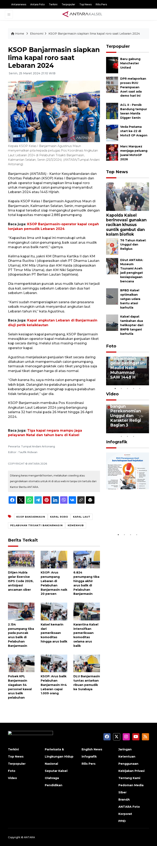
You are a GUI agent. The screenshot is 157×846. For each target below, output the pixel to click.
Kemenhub (76, 525)
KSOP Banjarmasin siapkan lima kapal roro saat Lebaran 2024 (94, 33)
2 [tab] (121, 388)
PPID (122, 821)
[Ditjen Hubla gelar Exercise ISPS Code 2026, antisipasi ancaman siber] (21, 559)
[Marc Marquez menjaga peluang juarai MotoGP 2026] (112, 152)
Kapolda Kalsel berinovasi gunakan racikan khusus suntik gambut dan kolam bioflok (126, 224)
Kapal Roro (59, 516)
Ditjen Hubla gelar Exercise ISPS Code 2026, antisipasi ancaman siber (21, 581)
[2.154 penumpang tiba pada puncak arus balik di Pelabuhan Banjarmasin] (21, 611)
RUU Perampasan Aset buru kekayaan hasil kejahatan (125, 514)
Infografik (116, 441)
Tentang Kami (129, 778)
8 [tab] (121, 436)
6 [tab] (140, 431)
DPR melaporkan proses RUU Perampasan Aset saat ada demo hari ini (133, 87)
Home (19, 33)
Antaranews (18, 4)
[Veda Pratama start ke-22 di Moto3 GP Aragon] (112, 133)
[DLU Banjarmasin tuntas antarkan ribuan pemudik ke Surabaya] (86, 663)
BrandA (124, 799)
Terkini (53, 4)
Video (112, 393)
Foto (111, 346)
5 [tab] (140, 388)
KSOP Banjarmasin (30, 516)
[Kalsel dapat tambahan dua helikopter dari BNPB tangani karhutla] (112, 323)
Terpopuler (68, 4)
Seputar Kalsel (56, 771)
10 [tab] (134, 436)
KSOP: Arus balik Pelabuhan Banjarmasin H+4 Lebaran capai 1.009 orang (54, 684)
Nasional (51, 764)
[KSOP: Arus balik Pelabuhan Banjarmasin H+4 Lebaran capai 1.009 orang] (54, 663)
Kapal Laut (81, 516)
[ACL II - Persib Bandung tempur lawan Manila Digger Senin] (112, 111)
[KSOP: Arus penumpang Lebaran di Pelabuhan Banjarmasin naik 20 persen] (54, 559)
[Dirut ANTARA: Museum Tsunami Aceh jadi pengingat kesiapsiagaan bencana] (112, 266)
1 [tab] (115, 388)
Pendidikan (53, 785)
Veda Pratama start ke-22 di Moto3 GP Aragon (133, 131)
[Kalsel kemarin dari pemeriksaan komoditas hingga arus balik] (54, 611)
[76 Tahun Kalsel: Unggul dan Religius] (112, 246)
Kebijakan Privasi (131, 771)
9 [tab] (128, 436)
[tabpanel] (127, 371)
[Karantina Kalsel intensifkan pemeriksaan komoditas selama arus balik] (86, 611)
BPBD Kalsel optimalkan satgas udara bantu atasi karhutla (130, 298)
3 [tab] (128, 388)
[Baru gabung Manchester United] (112, 65)
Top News (85, 4)
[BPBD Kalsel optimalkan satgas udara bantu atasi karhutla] (112, 296)
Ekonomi (36, 33)
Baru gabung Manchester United (130, 63)
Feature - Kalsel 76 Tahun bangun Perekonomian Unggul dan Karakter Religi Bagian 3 (126, 411)
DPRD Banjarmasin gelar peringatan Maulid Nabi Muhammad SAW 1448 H (127, 365)
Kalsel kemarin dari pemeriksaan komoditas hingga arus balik (54, 633)
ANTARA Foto (129, 807)
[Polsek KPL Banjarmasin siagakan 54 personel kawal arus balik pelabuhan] (21, 663)
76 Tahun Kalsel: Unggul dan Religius (133, 245)
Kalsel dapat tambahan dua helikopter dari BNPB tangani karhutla (131, 325)
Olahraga (52, 778)
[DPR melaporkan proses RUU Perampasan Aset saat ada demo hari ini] (112, 85)
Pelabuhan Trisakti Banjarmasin (36, 525)
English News (92, 749)
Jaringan (125, 749)
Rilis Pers (101, 4)
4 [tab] (134, 388)
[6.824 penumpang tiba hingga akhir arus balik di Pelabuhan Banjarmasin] (86, 559)
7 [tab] (146, 431)
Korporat (125, 814)
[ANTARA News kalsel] (82, 14)
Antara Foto (37, 4)
